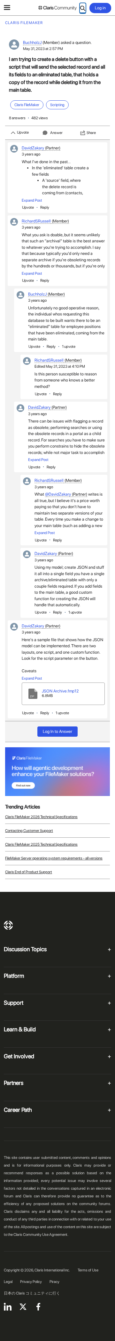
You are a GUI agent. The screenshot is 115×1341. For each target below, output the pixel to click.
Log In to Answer (57, 731)
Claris (8, 925)
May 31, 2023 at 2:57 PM (43, 48)
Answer (56, 132)
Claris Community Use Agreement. (40, 1234)
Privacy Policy (31, 1281)
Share (91, 132)
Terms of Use (88, 1270)
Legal (8, 1281)
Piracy (54, 1281)
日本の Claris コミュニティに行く (32, 1293)
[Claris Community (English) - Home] (57, 8)
